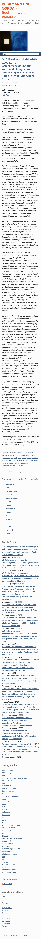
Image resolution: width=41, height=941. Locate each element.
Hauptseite (9, 484)
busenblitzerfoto (24, 455)
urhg (3, 857)
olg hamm (5, 833)
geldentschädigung (8, 458)
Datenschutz (10, 509)
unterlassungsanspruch (11, 849)
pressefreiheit (34, 460)
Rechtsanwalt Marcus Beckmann (23, 83)
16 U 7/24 (5, 95)
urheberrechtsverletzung (11, 854)
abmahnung (6, 773)
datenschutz (6, 786)
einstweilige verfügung (10, 796)
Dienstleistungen (12, 498)
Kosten (8, 502)
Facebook (9, 530)
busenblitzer (14, 455)
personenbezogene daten (12, 838)
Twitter (8, 533)
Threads (8, 523)
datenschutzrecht (8, 791)
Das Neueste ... (8, 923)
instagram (17, 458)
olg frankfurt (20, 460)
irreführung (6, 812)
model (29, 458)
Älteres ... (5, 926)
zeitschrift (20, 466)
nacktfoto (35, 458)
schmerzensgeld (7, 466)
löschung (5, 817)
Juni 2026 (5, 913)
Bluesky (8, 519)
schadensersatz (8, 844)
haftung (5, 807)
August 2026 (7, 908)
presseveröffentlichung (17, 463)
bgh (3, 783)
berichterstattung (22, 452)
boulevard (31, 452)
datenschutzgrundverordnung (13, 788)
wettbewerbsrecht (8, 870)
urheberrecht (7, 851)
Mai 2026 (5, 916)
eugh (4, 799)
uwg (3, 859)
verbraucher (6, 862)
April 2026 (6, 918)
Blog (7, 488)
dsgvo (4, 794)
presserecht (5, 463)
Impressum (9, 512)
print (26, 463)
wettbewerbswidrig (9, 872)
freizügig (32, 455)
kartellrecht (6, 815)
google (4, 804)
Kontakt (8, 505)
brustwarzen (5, 455)
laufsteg (24, 458)
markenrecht (6, 823)
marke (4, 820)
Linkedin (8, 526)
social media (7, 846)
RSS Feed (7, 884)
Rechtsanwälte (11, 491)
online (27, 460)
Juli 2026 (5, 910)
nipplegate (12, 460)
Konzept (8, 495)
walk (14, 466)
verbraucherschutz (9, 865)
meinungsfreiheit (8, 828)
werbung (5, 867)
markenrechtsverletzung (11, 825)
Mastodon (9, 516)
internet (5, 809)
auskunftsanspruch (9, 780)
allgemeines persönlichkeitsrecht (14, 778)
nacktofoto (5, 460)
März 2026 (6, 921)
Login (4, 897)
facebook (5, 801)
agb (3, 775)
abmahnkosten (7, 770)
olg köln (5, 836)
